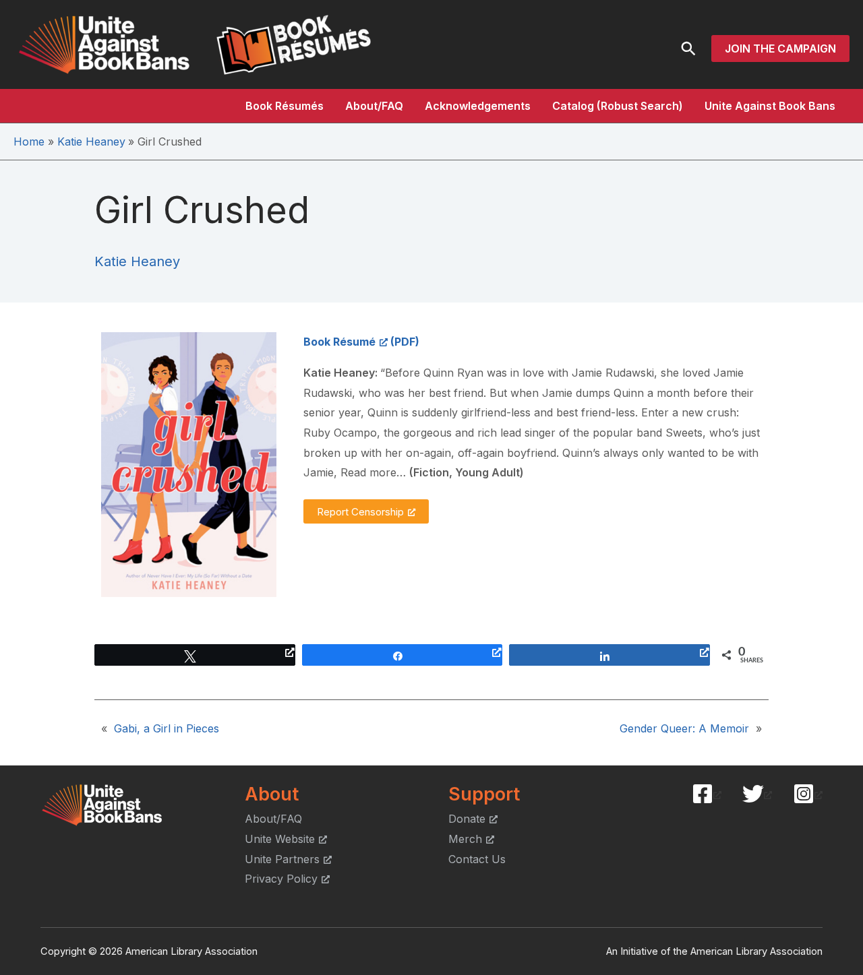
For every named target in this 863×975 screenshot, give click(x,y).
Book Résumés (284, 106)
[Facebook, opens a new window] (706, 794)
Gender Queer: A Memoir (684, 728)
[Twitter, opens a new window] (757, 794)
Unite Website (280, 839)
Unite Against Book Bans (770, 106)
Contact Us (477, 859)
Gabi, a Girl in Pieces (166, 728)
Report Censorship (360, 511)
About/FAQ (374, 106)
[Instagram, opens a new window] (808, 794)
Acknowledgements (478, 106)
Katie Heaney (137, 261)
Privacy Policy (281, 878)
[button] (688, 48)
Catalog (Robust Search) (617, 106)
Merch (465, 839)
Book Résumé (339, 341)
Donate (466, 818)
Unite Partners (282, 859)
